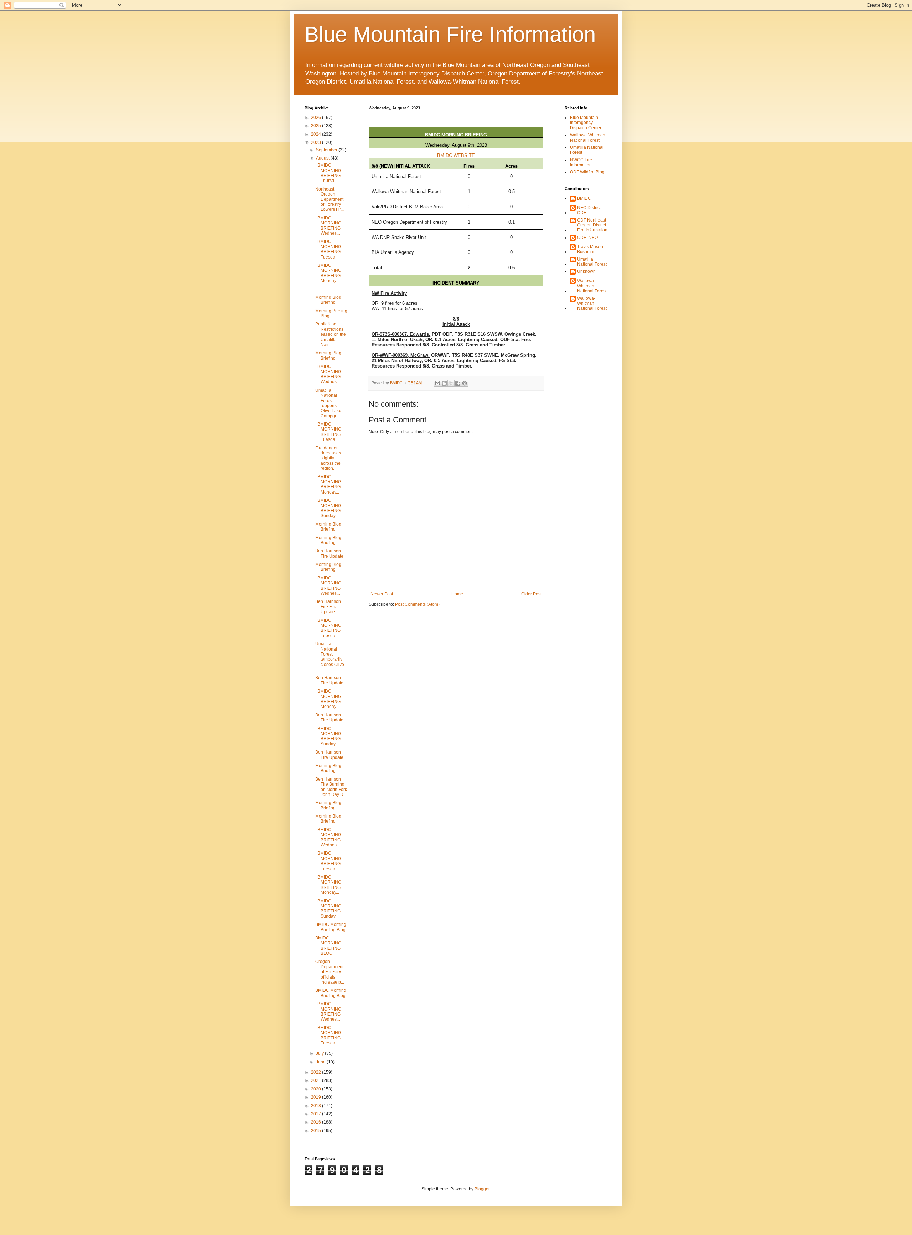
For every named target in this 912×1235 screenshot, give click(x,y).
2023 (316, 142)
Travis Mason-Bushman (591, 249)
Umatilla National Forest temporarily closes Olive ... (329, 656)
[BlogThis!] (444, 383)
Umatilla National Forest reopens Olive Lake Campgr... (328, 403)
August (323, 158)
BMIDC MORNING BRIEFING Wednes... (328, 225)
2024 (316, 134)
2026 (316, 117)
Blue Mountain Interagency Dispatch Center (585, 122)
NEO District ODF (589, 210)
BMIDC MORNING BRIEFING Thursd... (328, 173)
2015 (316, 1130)
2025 (316, 125)
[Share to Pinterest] (464, 383)
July (320, 1053)
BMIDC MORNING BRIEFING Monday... (328, 273)
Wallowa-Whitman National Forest (587, 137)
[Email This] (437, 383)
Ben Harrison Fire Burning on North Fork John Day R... (331, 787)
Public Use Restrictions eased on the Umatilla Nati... (330, 334)
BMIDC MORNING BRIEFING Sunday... (328, 508)
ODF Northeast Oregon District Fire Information (592, 225)
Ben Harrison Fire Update (329, 553)
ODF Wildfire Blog (587, 172)
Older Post (531, 594)
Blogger (482, 1189)
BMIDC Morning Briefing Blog (330, 927)
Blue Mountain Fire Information (450, 34)
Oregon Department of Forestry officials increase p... (329, 972)
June (321, 1061)
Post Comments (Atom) (417, 604)
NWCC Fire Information (581, 162)
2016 (316, 1122)
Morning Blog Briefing (328, 300)
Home (457, 594)
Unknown (586, 271)
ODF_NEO (587, 237)
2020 (316, 1089)
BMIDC (584, 198)
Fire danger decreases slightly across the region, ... (328, 458)
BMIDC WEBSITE (456, 155)
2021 (316, 1080)
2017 (316, 1113)
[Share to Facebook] (457, 383)
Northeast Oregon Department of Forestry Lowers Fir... (329, 199)
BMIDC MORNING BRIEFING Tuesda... (328, 249)
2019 (316, 1097)
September (327, 149)
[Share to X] (451, 383)
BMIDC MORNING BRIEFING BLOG (328, 946)
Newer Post (381, 594)
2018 (316, 1105)
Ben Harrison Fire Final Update (328, 606)
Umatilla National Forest (592, 262)
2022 (316, 1072)
